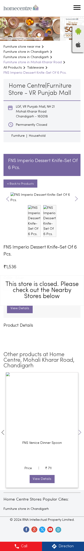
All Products (13, 67)
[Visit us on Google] (34, 529)
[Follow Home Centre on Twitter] (42, 529)
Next (76, 199)
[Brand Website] (58, 529)
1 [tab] (38, 34)
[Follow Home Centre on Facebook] (26, 529)
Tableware (35, 67)
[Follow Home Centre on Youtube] (50, 529)
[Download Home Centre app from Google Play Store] (78, 36)
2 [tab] (45, 34)
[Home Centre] (21, 8)
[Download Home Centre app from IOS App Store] (78, 46)
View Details (19, 308)
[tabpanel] (42, 29)
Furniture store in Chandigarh (26, 509)
